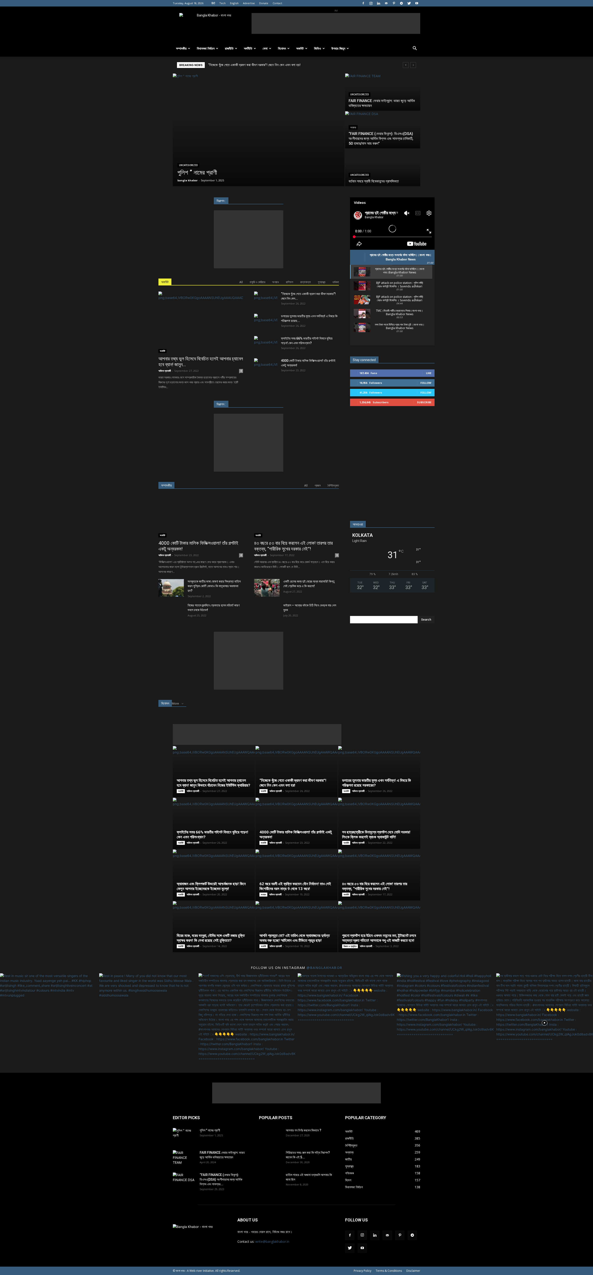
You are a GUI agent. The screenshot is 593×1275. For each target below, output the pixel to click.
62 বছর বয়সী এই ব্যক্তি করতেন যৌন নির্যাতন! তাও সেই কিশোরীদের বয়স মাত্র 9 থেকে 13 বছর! (295, 886)
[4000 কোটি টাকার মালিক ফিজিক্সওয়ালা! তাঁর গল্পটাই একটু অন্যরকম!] (265, 366)
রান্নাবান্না (305, 282)
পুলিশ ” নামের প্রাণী (210, 1130)
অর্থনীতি (248, 48)
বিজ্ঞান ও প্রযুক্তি (350, 946)
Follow (425, 382)
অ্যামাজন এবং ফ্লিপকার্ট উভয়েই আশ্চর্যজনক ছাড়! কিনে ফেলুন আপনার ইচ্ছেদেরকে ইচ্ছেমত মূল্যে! (211, 886)
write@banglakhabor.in (272, 1241)
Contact (277, 3)
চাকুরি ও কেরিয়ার (257, 282)
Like (428, 373)
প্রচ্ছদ (318, 485)
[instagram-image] (48, 1021)
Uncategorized (188, 165)
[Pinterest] (393, 3)
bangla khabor (187, 180)
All (241, 282)
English (234, 3)
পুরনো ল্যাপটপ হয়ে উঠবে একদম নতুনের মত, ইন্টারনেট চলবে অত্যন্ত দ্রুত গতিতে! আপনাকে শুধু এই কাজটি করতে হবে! (379, 938)
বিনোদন (282, 48)
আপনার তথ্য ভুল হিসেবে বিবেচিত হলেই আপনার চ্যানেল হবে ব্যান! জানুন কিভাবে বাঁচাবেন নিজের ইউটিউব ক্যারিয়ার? (213, 783)
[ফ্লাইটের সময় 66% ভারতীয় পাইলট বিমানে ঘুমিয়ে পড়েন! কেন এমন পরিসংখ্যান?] (265, 344)
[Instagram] (370, 3)
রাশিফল (289, 282)
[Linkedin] (378, 3)
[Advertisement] (336, 23)
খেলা (265, 48)
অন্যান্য (353, 127)
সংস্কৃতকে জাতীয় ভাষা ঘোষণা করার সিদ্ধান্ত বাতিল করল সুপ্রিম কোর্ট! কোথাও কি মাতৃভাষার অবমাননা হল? (214, 586)
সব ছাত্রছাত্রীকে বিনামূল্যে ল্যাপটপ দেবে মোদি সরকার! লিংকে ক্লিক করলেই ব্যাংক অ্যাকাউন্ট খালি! (376, 834)
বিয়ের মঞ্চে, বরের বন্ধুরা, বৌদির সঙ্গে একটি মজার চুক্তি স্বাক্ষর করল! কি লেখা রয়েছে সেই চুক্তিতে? (211, 938)
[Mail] (386, 3)
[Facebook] (363, 3)
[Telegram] (401, 3)
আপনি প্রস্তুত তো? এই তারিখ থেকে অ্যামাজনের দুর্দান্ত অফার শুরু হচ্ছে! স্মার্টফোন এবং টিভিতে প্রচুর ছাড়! (294, 938)
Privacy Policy (362, 1271)
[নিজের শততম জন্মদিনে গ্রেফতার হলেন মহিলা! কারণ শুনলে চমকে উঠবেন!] (171, 612)
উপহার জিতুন (338, 48)
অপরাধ (275, 282)
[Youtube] (416, 3)
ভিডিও (317, 48)
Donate (263, 3)
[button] (414, 49)
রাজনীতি (229, 48)
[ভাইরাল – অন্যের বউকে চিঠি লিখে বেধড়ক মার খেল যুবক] (267, 612)
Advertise (249, 3)
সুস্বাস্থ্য (321, 282)
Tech (222, 3)
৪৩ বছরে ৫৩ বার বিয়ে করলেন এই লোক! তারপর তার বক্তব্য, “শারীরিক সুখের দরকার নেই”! (293, 546)
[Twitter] (409, 3)
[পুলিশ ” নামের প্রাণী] (258, 130)
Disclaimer (413, 1271)
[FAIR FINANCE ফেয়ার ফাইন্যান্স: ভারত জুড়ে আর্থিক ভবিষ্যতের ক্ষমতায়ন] (382, 92)
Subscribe (424, 402)
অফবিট (300, 48)
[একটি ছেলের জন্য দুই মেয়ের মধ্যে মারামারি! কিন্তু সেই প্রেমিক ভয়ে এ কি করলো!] (267, 588)
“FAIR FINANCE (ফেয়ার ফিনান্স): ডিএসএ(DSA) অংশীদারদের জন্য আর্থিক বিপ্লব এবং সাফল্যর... (221, 1179)
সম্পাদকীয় (181, 48)
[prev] (406, 65)
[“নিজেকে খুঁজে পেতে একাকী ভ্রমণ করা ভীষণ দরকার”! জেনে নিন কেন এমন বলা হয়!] (265, 300)
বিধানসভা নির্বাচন (205, 48)
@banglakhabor (324, 967)
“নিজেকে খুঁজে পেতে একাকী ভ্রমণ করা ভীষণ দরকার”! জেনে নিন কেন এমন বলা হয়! (292, 783)
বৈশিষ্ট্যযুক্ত (333, 485)
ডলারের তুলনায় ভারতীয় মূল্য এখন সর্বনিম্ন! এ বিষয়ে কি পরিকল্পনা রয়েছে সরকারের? (254, 65)
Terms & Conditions (389, 1271)
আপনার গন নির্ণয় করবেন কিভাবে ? (303, 1130)
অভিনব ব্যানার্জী (164, 370)
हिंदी (213, 3)
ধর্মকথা (335, 282)
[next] (413, 65)
